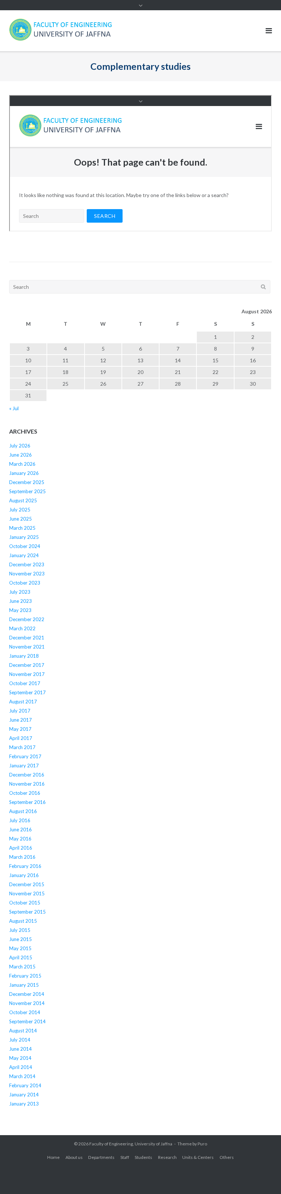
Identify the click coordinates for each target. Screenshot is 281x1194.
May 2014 (20, 1058)
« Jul (14, 408)
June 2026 (20, 455)
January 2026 (24, 473)
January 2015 (24, 985)
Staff (124, 1157)
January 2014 (24, 1094)
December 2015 (26, 884)
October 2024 (24, 546)
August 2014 (23, 1031)
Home (53, 1157)
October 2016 (24, 793)
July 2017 (19, 711)
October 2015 (24, 903)
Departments (101, 1157)
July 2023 (19, 592)
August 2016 (23, 811)
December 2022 (26, 619)
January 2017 (24, 765)
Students (143, 1157)
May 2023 (20, 610)
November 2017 (27, 674)
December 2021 (26, 638)
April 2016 (20, 848)
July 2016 (19, 820)
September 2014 (27, 1021)
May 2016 (20, 839)
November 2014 (27, 1003)
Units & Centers (198, 1157)
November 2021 (27, 647)
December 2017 (26, 665)
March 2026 (22, 464)
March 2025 (22, 528)
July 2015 (19, 930)
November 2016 (27, 784)
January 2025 (24, 537)
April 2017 (20, 738)
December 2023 (26, 564)
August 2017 (23, 701)
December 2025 (26, 482)
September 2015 (27, 912)
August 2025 (23, 500)
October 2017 (24, 683)
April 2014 (20, 1067)
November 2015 (27, 893)
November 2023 (27, 574)
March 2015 (22, 967)
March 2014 (22, 1076)
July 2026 (19, 446)
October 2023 (24, 583)
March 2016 (22, 857)
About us (74, 1157)
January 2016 (24, 875)
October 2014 (24, 1012)
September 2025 (27, 491)
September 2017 (27, 692)
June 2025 (20, 519)
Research (167, 1157)
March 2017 (22, 747)
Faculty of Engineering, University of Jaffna (130, 1143)
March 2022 (22, 628)
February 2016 (25, 866)
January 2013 (24, 1104)
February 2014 (25, 1085)
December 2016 (26, 775)
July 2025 (19, 510)
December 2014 (26, 994)
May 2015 (20, 948)
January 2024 (24, 555)
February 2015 (25, 976)
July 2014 (19, 1040)
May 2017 (20, 729)
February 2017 (25, 756)
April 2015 (20, 957)
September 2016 (27, 802)
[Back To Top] (263, 1176)
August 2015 (23, 921)
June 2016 (20, 829)
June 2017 (20, 720)
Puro (202, 1143)
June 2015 (20, 939)
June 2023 (20, 601)
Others (227, 1157)
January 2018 (24, 656)
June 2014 (20, 1049)
